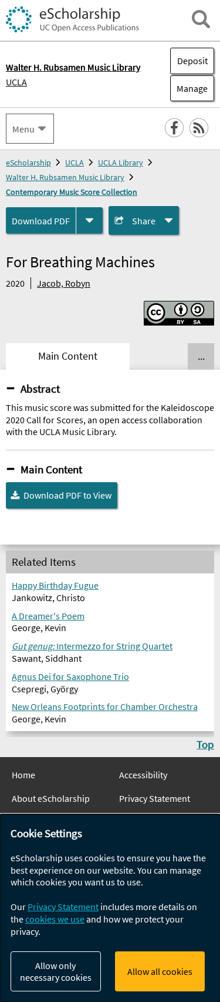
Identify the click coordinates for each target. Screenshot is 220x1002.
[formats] (89, 220)
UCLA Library (120, 162)
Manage (189, 88)
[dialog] (110, 908)
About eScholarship (51, 798)
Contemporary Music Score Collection (71, 192)
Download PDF (41, 221)
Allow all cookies (159, 971)
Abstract (40, 388)
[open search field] (201, 19)
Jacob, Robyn (63, 283)
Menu (23, 129)
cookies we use (54, 919)
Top (205, 744)
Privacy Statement (154, 798)
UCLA (16, 82)
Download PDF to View (67, 495)
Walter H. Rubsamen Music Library (65, 177)
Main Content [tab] (67, 356)
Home (23, 775)
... (201, 356)
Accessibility (143, 775)
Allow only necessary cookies (56, 971)
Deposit (192, 61)
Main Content (51, 469)
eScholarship (28, 162)
